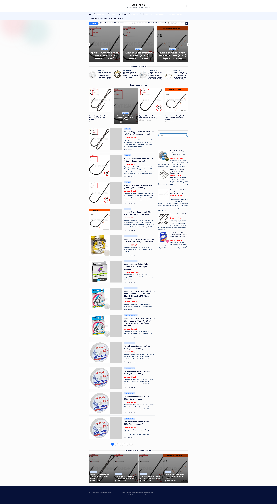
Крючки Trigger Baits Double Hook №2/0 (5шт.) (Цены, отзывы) (99, 117)
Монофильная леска (130, 343)
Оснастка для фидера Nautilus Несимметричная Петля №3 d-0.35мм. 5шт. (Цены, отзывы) (155, 76)
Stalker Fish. (138, 4)
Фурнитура (104, 49)
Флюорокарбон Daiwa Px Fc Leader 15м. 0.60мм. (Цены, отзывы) (136, 266)
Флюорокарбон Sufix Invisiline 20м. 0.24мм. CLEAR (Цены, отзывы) (148, 22)
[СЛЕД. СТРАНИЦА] (131, 444)
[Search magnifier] (187, 135)
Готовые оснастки (102, 70)
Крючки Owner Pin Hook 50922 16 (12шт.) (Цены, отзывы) (126, 117)
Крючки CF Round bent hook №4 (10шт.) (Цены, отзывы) (104, 55)
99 (126, 444)
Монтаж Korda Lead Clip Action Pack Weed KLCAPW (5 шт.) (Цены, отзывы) (130, 75)
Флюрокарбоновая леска (172, 49)
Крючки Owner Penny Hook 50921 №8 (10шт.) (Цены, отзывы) (108, 22)
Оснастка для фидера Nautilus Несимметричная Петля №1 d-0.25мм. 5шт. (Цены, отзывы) (104, 76)
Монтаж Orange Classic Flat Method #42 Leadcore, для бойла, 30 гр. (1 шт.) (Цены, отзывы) (180, 76)
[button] (104, 60)
